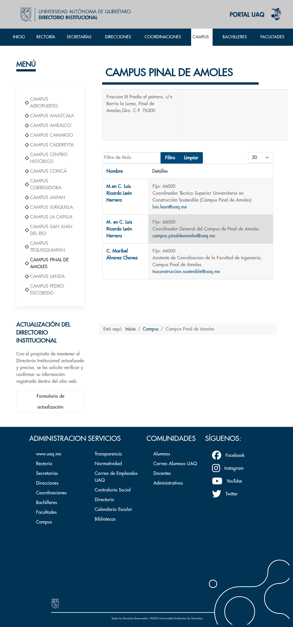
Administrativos (168, 483)
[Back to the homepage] (74, 14)
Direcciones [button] (118, 37)
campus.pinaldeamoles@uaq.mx (184, 236)
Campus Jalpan (47, 197)
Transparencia (108, 454)
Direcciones (47, 483)
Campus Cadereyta (52, 145)
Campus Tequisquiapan (47, 246)
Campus (44, 522)
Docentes (162, 473)
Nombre (114, 171)
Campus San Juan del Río (51, 230)
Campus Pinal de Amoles (49, 263)
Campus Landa (47, 276)
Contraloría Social (113, 490)
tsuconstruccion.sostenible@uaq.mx (186, 271)
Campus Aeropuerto (44, 102)
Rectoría (45, 37)
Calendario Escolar (113, 509)
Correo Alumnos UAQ (175, 463)
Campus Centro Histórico (48, 158)
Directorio (104, 499)
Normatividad (108, 463)
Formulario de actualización (50, 401)
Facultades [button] (272, 37)
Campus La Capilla (51, 217)
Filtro (170, 158)
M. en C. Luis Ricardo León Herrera (119, 229)
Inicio (19, 37)
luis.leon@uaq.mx (170, 207)
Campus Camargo (51, 135)
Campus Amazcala (52, 116)
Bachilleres (46, 502)
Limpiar (191, 158)
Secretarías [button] (79, 37)
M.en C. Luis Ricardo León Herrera (119, 193)
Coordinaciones (162, 37)
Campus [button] (201, 37)
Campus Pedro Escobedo (47, 289)
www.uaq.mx (48, 454)
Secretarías (47, 473)
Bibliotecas (105, 519)
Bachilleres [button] (235, 37)
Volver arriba (235, 430)
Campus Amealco (50, 125)
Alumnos (161, 454)
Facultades (46, 512)
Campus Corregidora (46, 184)
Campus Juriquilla (51, 207)
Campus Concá (48, 171)
